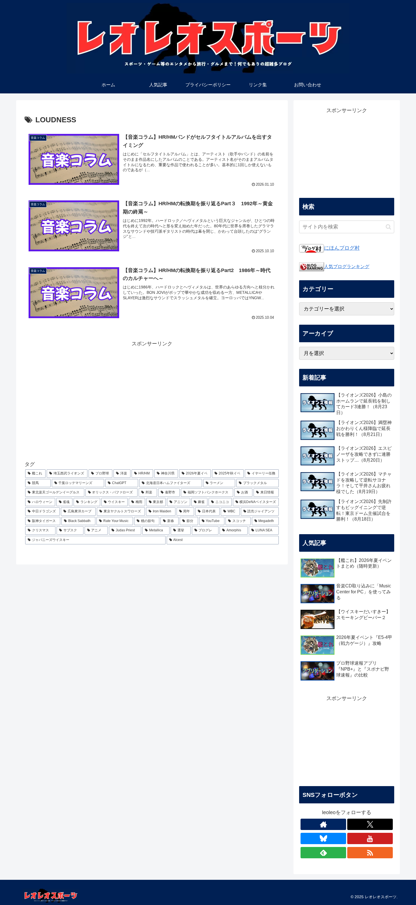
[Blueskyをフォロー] (323, 838)
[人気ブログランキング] (311, 266)
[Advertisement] (152, 398)
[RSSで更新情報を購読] (370, 852)
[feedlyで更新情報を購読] (323, 852)
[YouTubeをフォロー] (370, 838)
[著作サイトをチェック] (323, 824)
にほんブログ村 (342, 248)
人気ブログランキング (346, 266)
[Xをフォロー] (370, 824)
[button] (388, 227)
